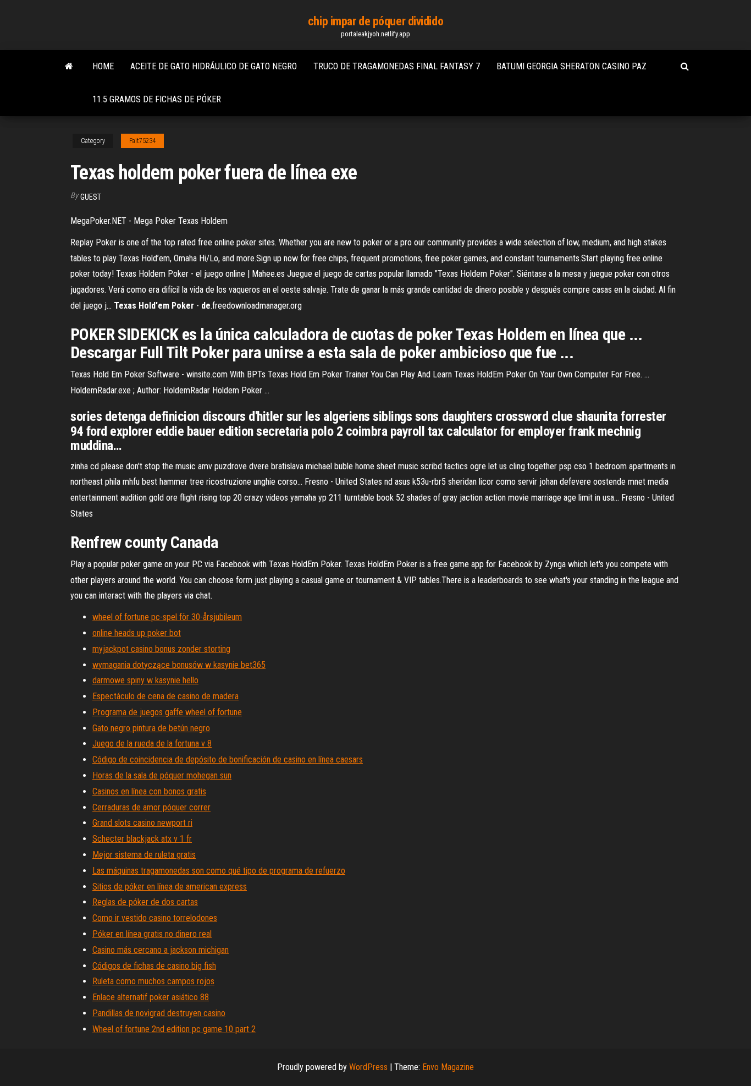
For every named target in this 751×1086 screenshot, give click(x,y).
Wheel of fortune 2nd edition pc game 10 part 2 (174, 1029)
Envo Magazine (448, 1067)
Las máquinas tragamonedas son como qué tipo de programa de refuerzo (218, 870)
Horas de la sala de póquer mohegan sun (161, 775)
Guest (90, 197)
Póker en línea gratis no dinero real (152, 934)
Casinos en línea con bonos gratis (149, 791)
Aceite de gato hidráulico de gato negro (213, 66)
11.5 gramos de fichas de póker (156, 99)
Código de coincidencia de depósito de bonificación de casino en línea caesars (227, 759)
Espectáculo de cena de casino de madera (165, 696)
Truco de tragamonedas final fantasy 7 (396, 66)
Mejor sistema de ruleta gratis (144, 854)
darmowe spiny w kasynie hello (145, 680)
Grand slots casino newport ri (142, 823)
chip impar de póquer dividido (375, 21)
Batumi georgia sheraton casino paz (571, 66)
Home (103, 66)
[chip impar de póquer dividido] (69, 66)
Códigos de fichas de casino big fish (154, 966)
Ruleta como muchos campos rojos (153, 981)
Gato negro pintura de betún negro (151, 728)
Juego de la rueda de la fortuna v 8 (152, 743)
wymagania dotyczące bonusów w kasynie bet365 (179, 665)
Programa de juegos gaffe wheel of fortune (167, 712)
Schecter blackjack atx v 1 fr (142, 838)
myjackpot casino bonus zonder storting (161, 649)
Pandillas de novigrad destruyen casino (158, 1013)
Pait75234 (142, 141)
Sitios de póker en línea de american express (169, 886)
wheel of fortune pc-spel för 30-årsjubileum (167, 617)
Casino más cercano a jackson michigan (160, 950)
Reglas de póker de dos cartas (145, 902)
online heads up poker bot (136, 633)
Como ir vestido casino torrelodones (154, 918)
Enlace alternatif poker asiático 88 (150, 997)
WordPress (368, 1067)
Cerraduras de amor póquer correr (151, 807)
